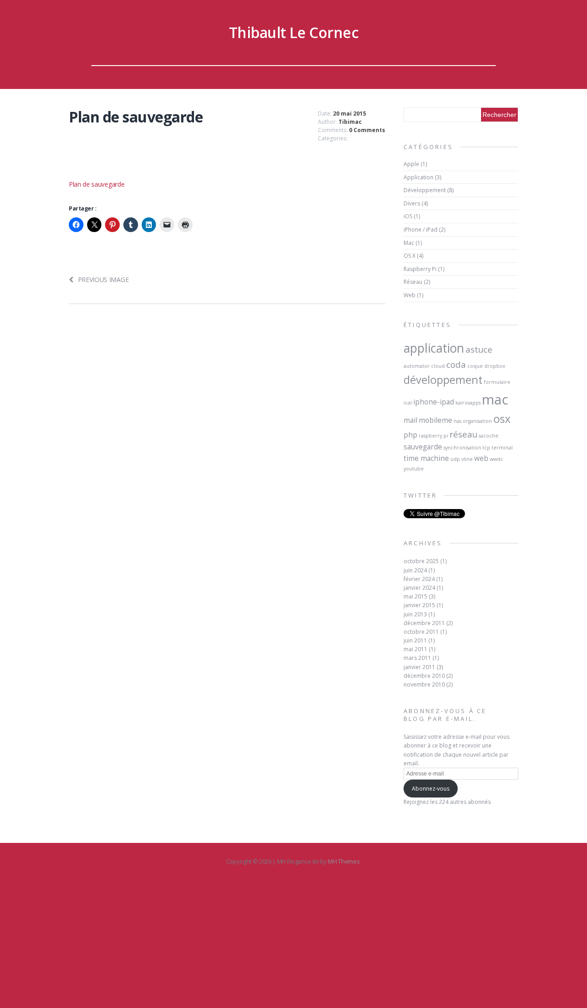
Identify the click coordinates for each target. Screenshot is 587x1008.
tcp (486, 447)
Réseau (413, 282)
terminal (502, 447)
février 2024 (419, 579)
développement (443, 379)
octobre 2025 (421, 561)
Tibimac (350, 122)
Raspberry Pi (420, 269)
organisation (477, 421)
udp (455, 459)
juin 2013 (415, 614)
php (410, 435)
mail (410, 420)
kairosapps (468, 402)
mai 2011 (415, 649)
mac (495, 399)
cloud (438, 366)
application (434, 348)
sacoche (488, 435)
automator (417, 366)
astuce (479, 349)
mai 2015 (415, 596)
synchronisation (462, 447)
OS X (409, 256)
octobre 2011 (421, 632)
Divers (412, 203)
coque (475, 366)
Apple (411, 164)
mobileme (435, 420)
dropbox (494, 366)
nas (457, 421)
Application (418, 177)
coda (456, 364)
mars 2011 (417, 658)
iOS (408, 216)
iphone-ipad (433, 402)
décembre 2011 (424, 623)
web (481, 458)
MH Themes (344, 861)
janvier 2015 (419, 605)
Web (409, 295)
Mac (409, 243)
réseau (463, 434)
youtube (414, 468)
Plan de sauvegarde (96, 184)
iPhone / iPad (420, 229)
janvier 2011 (419, 667)
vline (467, 459)
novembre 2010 (424, 684)
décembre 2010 (424, 676)
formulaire (497, 382)
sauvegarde (423, 447)
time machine (426, 458)
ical (408, 402)
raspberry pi (433, 435)
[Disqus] (227, 447)
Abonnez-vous (430, 788)
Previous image (103, 279)
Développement (425, 190)
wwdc (496, 459)
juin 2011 (415, 640)
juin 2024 (415, 570)
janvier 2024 (419, 588)
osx (501, 418)
